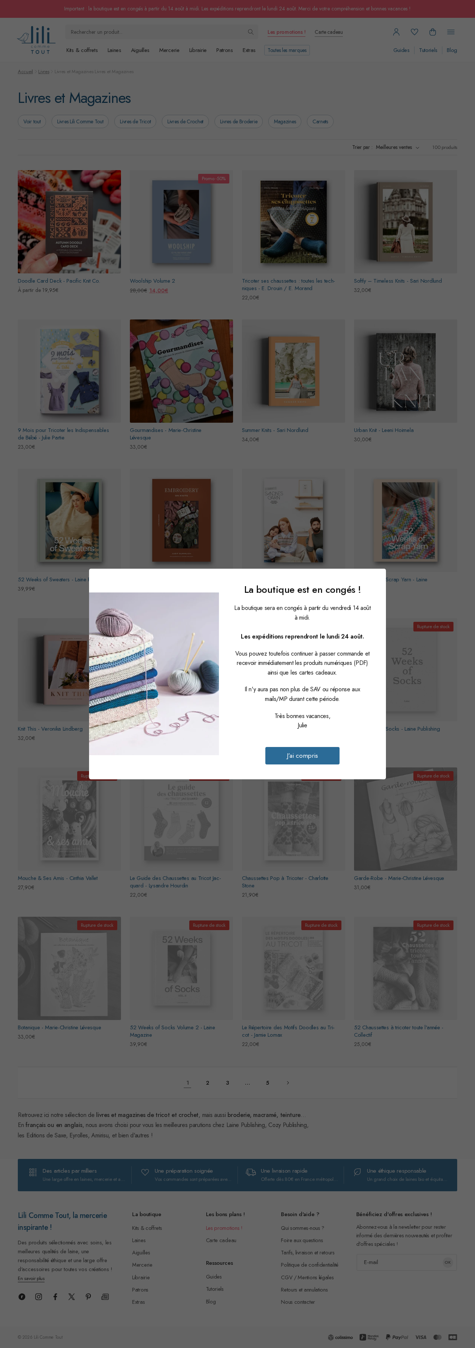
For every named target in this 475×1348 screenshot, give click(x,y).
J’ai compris (302, 755)
